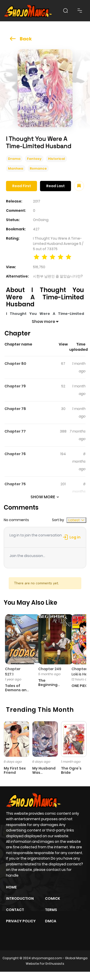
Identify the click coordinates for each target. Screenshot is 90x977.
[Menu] (79, 10)
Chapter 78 (15, 408)
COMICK (52, 898)
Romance (38, 168)
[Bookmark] (79, 186)
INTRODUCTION (20, 898)
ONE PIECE (81, 685)
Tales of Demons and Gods (17, 690)
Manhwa (15, 168)
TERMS (51, 909)
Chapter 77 (15, 431)
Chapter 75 (15, 483)
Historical (56, 158)
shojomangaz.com (47, 958)
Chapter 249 (49, 668)
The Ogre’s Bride (71, 770)
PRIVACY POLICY (21, 921)
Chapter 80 (15, 363)
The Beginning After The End (48, 686)
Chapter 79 (15, 386)
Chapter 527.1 (12, 671)
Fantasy (34, 158)
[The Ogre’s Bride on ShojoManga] (73, 738)
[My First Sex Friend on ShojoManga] (16, 738)
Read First (21, 185)
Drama (14, 158)
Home (11, 887)
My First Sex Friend (15, 770)
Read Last (55, 185)
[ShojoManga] (28, 10)
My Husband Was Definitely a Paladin (44, 774)
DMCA (50, 921)
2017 (36, 201)
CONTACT (15, 909)
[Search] (65, 10)
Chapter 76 (15, 453)
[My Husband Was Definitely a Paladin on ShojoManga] (45, 738)
